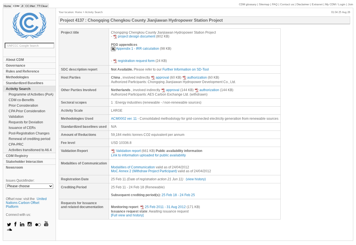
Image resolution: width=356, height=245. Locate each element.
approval (162, 77)
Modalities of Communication (133, 167)
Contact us (287, 4)
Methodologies (17, 77)
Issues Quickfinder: (20, 180)
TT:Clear (42, 6)
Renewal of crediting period (29, 139)
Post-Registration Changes (29, 133)
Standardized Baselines (24, 83)
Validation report (128, 151)
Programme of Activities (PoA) (31, 94)
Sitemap (264, 4)
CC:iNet (30, 6)
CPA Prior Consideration (27, 111)
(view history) (196, 179)
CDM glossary (247, 4)
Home (7, 6)
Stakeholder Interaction (24, 162)
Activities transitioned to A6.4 (30, 150)
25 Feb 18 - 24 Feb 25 (178, 195)
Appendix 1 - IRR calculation (137, 49)
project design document (136, 36)
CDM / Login (335, 4)
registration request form (136, 61)
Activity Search (18, 89)
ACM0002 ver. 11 (124, 119)
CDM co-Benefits (21, 100)
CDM (16, 6)
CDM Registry (17, 156)
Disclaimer (302, 4)
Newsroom (14, 167)
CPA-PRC (16, 144)
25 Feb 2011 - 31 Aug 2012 (165, 207)
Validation (16, 117)
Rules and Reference (22, 71)
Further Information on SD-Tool (185, 69)
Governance (15, 66)
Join (350, 4)
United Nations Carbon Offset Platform (26, 203)
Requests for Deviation (26, 122)
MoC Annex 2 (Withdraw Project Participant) (144, 171)
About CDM (15, 60)
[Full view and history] (127, 215)
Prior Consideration (23, 106)
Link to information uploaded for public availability (148, 155)
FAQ (275, 4)
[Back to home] (29, 25)
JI (22, 6)
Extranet (317, 4)
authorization (197, 77)
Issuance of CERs (22, 128)
